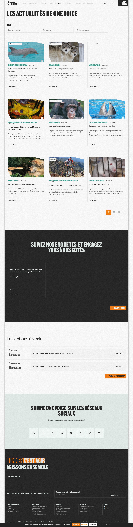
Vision (9, 506)
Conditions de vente (75, 521)
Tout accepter (75, 525)
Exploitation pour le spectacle (39, 506)
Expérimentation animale (38, 508)
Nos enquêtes (83, 508)
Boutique (90, 3)
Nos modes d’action (47, 3)
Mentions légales (11, 521)
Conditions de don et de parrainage (58, 521)
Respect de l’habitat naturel (39, 514)
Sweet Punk (117, 521)
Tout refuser (84, 525)
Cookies (96, 521)
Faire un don (59, 506)
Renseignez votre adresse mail (68, 492)
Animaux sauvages (36, 511)
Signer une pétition (61, 514)
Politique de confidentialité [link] (104, 524)
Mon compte (112, 3)
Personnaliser (93, 525)
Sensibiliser (59, 513)
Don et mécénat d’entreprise (63, 508)
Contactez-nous (80, 3)
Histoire (10, 508)
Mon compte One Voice (40, 521)
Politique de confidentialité (25, 521)
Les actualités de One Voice (87, 506)
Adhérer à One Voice (61, 511)
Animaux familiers (36, 513)
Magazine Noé (83, 511)
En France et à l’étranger (14, 511)
